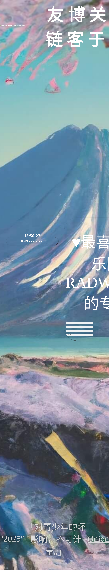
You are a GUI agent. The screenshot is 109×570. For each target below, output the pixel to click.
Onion (98, 538)
